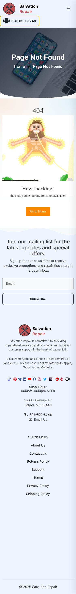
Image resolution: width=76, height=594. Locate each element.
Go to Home (38, 211)
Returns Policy (38, 461)
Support (38, 469)
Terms (38, 478)
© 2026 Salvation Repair (38, 587)
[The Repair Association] (67, 379)
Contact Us (38, 453)
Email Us (40, 419)
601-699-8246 (23, 21)
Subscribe (38, 299)
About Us (38, 445)
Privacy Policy (38, 486)
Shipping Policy (38, 494)
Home (19, 66)
